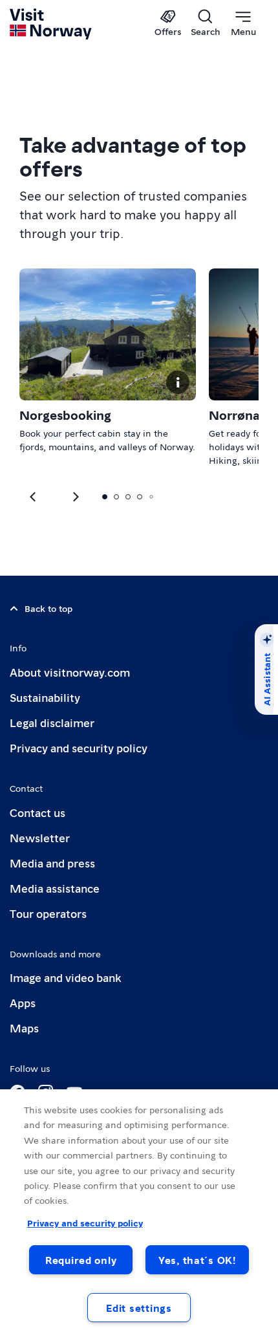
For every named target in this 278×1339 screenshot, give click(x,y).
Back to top (48, 608)
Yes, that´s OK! (197, 1260)
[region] (139, 1214)
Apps (23, 1002)
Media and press (52, 862)
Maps (24, 1027)
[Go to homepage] (51, 23)
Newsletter (40, 837)
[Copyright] (177, 382)
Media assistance (55, 887)
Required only (80, 1260)
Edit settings (138, 1307)
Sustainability (45, 697)
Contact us (37, 812)
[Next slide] (33, 497)
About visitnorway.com (70, 671)
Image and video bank (65, 977)
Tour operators (48, 913)
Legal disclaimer (52, 722)
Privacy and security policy (78, 747)
